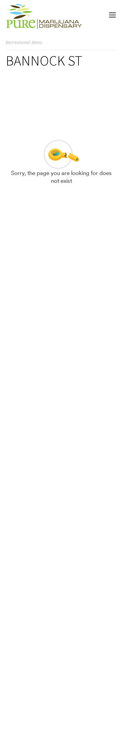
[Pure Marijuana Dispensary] (44, 16)
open (112, 15)
